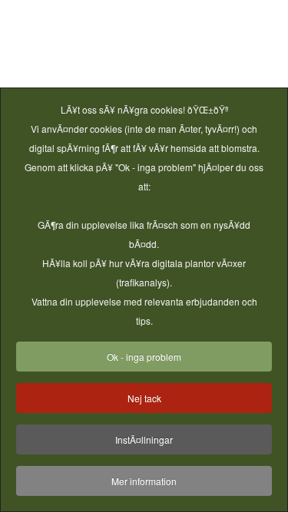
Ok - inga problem (144, 356)
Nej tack (144, 398)
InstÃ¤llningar (144, 439)
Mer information (144, 480)
